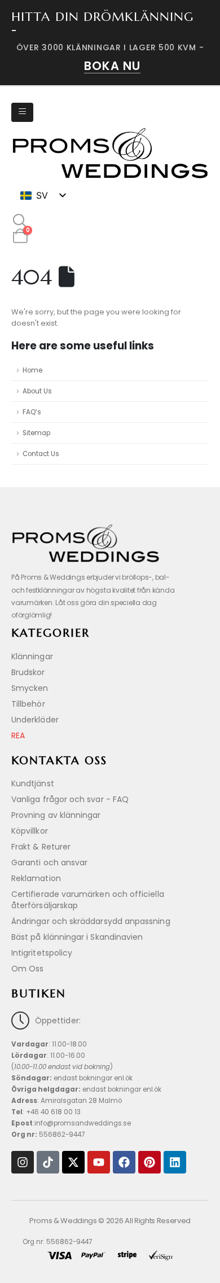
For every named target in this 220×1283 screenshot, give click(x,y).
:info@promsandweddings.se (71, 1123)
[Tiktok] (48, 1162)
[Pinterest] (149, 1162)
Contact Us (41, 453)
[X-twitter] (73, 1162)
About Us (37, 391)
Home (32, 370)
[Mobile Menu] (22, 112)
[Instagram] (22, 1162)
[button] (20, 221)
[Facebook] (124, 1162)
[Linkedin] (175, 1162)
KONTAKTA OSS (59, 761)
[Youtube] (98, 1162)
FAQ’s (32, 412)
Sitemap (36, 432)
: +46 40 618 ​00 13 (46, 1111)
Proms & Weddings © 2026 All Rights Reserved (110, 1220)
